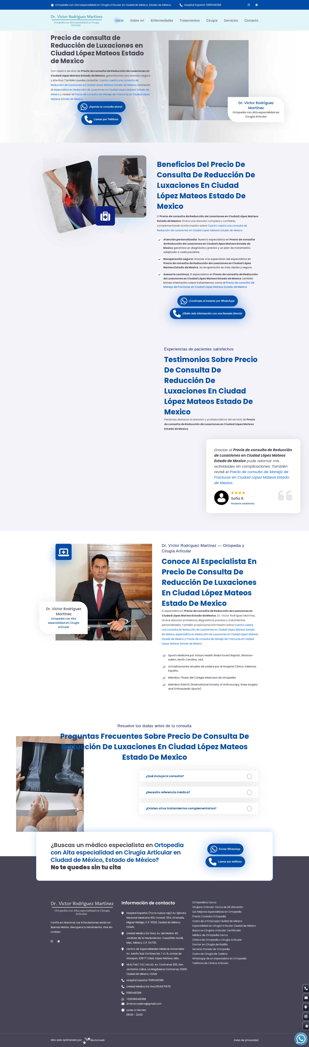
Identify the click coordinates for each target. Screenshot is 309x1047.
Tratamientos (190, 20)
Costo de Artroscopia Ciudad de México (217, 921)
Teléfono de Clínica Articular (210, 963)
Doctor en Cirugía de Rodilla (210, 944)
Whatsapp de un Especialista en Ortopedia (219, 958)
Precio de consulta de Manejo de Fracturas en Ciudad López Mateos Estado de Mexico (209, 477)
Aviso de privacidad (246, 1040)
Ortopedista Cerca (204, 902)
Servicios (231, 20)
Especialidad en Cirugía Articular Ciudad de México (224, 926)
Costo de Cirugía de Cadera (209, 954)
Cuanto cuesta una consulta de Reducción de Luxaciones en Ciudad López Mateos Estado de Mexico (208, 629)
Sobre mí (137, 20)
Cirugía (212, 20)
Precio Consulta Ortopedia (209, 916)
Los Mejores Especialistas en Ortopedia (216, 912)
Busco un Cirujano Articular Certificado (216, 930)
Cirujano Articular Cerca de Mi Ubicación (217, 907)
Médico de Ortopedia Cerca (210, 935)
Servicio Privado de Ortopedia (211, 949)
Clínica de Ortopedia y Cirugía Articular (217, 940)
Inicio (119, 20)
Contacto (251, 20)
